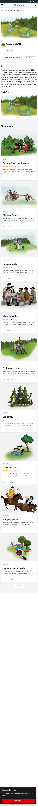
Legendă (12, 10)
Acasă (5, 10)
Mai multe (19, 586)
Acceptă (18, 800)
